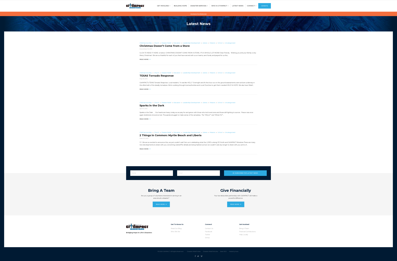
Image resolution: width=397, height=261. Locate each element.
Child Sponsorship (146, 43)
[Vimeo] (201, 256)
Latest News (237, 6)
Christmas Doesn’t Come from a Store (165, 45)
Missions (212, 43)
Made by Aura (233, 251)
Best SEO (223, 251)
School (220, 43)
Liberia (205, 43)
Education (177, 43)
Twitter (207, 235)
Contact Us (209, 228)
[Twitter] (198, 256)
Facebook (208, 232)
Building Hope (180, 6)
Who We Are (175, 232)
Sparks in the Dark (152, 105)
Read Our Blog (176, 228)
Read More (144, 59)
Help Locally (243, 235)
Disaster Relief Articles (210, 251)
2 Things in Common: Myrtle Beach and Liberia (170, 135)
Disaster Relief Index (194, 251)
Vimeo (207, 238)
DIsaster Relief (166, 43)
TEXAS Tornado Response (157, 75)
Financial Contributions (247, 232)
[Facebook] (195, 256)
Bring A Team (244, 228)
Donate (264, 6)
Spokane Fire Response (198, 14)
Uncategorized (230, 43)
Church (156, 43)
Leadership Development (191, 43)
